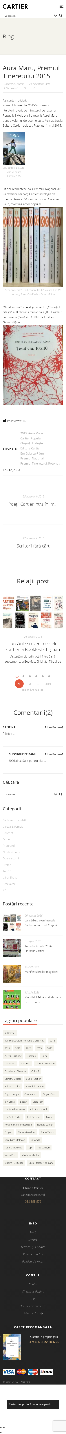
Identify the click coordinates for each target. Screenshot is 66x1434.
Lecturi (23, 1101)
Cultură (35, 1071)
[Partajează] (3, 1427)
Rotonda (54, 463)
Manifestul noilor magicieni (41, 971)
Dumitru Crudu (13, 1078)
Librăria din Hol (38, 1109)
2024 (28, 1048)
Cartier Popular (31, 438)
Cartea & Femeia (13, 826)
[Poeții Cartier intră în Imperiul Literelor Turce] (33, 501)
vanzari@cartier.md (33, 1194)
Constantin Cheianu (15, 1071)
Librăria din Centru (15, 1109)
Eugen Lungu (12, 1094)
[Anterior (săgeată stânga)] (0, 1432)
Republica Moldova (15, 1140)
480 (48, 684)
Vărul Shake (10, 877)
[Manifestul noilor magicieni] (12, 974)
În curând (9, 845)
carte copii (10, 1063)
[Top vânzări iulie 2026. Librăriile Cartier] (12, 948)
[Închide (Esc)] (4, 1427)
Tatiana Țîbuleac (13, 1147)
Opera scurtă (11, 858)
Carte (44, 1055)
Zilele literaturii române (41, 1162)
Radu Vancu (47, 1132)
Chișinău (25, 1063)
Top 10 (7, 871)
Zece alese (9, 884)
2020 (17, 1048)
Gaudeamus (30, 1094)
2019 (7, 1048)
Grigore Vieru (50, 1094)
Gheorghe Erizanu (22, 754)
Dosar (6, 839)
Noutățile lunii (11, 852)
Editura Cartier (30, 448)
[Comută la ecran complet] (1, 1427)
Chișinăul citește (31, 443)
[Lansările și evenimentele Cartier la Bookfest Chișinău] (33, 612)
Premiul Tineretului (33, 463)
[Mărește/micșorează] (0, 1427)
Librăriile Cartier (13, 1117)
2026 (49, 1048)
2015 (23, 433)
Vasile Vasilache (30, 1155)
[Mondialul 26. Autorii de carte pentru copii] (12, 999)
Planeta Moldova (27, 1132)
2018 (52, 1040)
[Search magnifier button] (60, 15)
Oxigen (8, 1132)
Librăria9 (38, 1101)
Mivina (49, 1117)
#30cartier (10, 1033)
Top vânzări (43, 1147)
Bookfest (31, 1055)
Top (29, 1147)
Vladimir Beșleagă (14, 1162)
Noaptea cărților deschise (18, 1124)
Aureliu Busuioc (13, 1055)
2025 (39, 1048)
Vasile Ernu (10, 1155)
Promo (7, 865)
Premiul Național (32, 458)
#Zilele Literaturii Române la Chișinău (24, 1040)
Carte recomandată (15, 820)
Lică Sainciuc (34, 1117)
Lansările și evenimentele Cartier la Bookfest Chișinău (33, 646)
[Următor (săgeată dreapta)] (1, 1432)
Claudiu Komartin (45, 1063)
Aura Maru (35, 433)
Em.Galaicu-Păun (32, 453)
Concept (8, 833)
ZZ (24, 88)
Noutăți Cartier (45, 1124)
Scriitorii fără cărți (33, 546)
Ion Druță (10, 1101)
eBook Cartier (33, 1078)
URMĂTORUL (33, 690)
